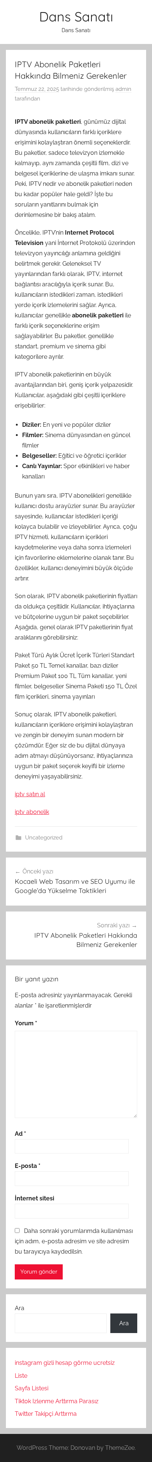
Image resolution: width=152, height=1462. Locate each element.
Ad (20, 1133)
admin (123, 89)
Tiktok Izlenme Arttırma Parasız (57, 1401)
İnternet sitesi (34, 1198)
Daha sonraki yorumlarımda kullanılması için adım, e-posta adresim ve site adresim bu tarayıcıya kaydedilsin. (74, 1241)
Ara (19, 1308)
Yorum (26, 1023)
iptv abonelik (32, 811)
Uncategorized (43, 837)
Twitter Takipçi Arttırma (46, 1413)
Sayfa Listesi (31, 1388)
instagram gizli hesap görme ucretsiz (65, 1362)
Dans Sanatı (76, 16)
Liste (21, 1375)
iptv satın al (30, 794)
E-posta (28, 1165)
